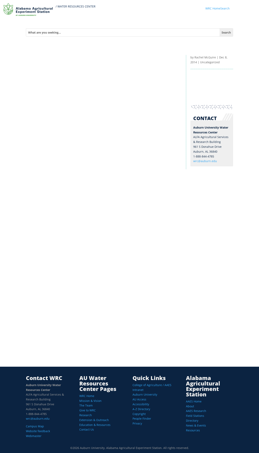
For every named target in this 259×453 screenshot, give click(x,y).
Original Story (47, 349)
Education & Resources (94, 425)
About (190, 406)
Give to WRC (87, 410)
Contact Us (86, 429)
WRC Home (212, 8)
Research (85, 415)
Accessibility (141, 404)
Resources (193, 430)
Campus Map (35, 426)
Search (225, 8)
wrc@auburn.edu (205, 161)
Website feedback (38, 431)
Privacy (137, 423)
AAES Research (196, 411)
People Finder (142, 418)
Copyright (139, 414)
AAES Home (194, 401)
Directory (192, 420)
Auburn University (145, 394)
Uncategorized (210, 62)
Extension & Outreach (94, 420)
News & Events (196, 425)
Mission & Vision (90, 401)
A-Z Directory (141, 409)
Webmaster (33, 436)
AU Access (139, 399)
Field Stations (195, 416)
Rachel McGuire (205, 57)
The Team (86, 405)
